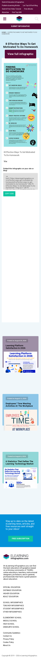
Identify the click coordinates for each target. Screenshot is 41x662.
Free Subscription (20, 539)
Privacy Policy (8, 639)
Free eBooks (28, 9)
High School (8, 624)
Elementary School (12, 618)
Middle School (10, 621)
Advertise (5, 12)
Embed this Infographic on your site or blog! (18, 170)
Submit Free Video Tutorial (11, 9)
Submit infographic (20, 26)
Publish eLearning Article (11, 5)
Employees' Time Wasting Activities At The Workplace (19, 404)
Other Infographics (12, 612)
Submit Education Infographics (13, 2)
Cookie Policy (8, 642)
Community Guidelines (11, 633)
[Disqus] (20, 229)
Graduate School (11, 627)
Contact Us (7, 636)
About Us (6, 645)
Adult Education (10, 597)
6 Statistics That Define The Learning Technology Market (19, 462)
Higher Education (11, 594)
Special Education (11, 587)
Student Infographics (13, 609)
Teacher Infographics (13, 606)
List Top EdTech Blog (30, 5)
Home (4, 32)
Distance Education (12, 590)
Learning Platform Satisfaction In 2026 (15, 346)
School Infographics (13, 603)
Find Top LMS (17, 12)
